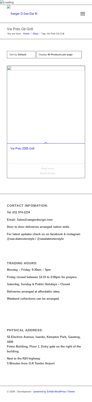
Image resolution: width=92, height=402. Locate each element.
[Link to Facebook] (75, 396)
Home (26, 33)
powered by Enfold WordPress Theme (54, 391)
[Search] (73, 14)
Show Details (47, 173)
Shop (35, 33)
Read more (47, 168)
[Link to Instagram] (81, 396)
